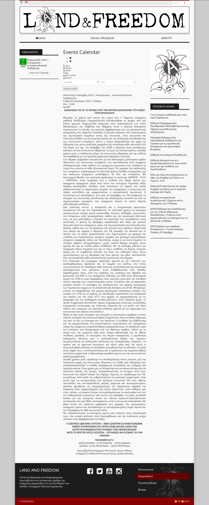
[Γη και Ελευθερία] (104, 19)
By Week (67, 70)
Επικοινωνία (145, 469)
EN (26, 2)
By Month (67, 68)
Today (65, 73)
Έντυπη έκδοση (147, 483)
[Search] (67, 77)
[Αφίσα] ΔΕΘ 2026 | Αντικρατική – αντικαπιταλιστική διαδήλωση (38, 64)
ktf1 (68, 107)
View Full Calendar (39, 72)
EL (21, 2)
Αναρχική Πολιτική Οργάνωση (46, 486)
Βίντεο (142, 489)
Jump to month (69, 75)
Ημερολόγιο (145, 476)
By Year (66, 65)
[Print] (70, 58)
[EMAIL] (70, 61)
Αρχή (41, 38)
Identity (166, 38)
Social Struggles (102, 38)
